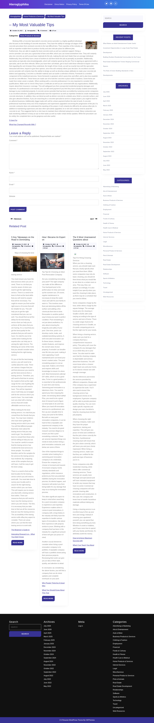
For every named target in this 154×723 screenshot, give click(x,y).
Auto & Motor (107, 196)
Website (12, 196)
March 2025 (107, 105)
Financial (106, 214)
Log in (80, 626)
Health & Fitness (108, 223)
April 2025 (106, 101)
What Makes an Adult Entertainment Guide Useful (119, 43)
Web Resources (108, 297)
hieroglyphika (31, 30)
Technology (107, 283)
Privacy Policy (71, 4)
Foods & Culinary (109, 219)
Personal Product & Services (112, 251)
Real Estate (107, 260)
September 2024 (108, 133)
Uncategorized (108, 292)
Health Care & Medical (110, 228)
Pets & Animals (108, 255)
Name (12, 173)
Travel (105, 287)
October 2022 (107, 147)
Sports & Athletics (109, 278)
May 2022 (106, 170)
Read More (18, 543)
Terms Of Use (84, 4)
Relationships (107, 269)
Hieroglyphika (19, 4)
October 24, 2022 (17, 30)
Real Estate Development (111, 264)
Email (11, 184)
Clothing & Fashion (109, 205)
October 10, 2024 (50, 244)
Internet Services (108, 237)
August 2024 (107, 138)
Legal (105, 241)
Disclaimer (48, 4)
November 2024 (108, 124)
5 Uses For (13, 120)
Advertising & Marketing (111, 186)
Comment (13, 140)
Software (106, 274)
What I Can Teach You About (83, 545)
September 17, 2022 (21, 244)
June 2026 (106, 96)
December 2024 (108, 119)
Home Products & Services (34, 16)
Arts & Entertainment (110, 191)
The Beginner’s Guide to (20, 530)
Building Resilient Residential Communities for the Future (122, 57)
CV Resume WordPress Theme (71, 720)
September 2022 (108, 151)
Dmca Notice (59, 4)
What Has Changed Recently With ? (22, 124)
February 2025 (108, 110)
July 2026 (106, 92)
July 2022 (106, 161)
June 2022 (106, 165)
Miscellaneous (108, 246)
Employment (107, 209)
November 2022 (108, 142)
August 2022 (107, 156)
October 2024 (107, 128)
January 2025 (107, 115)
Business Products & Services (113, 200)
